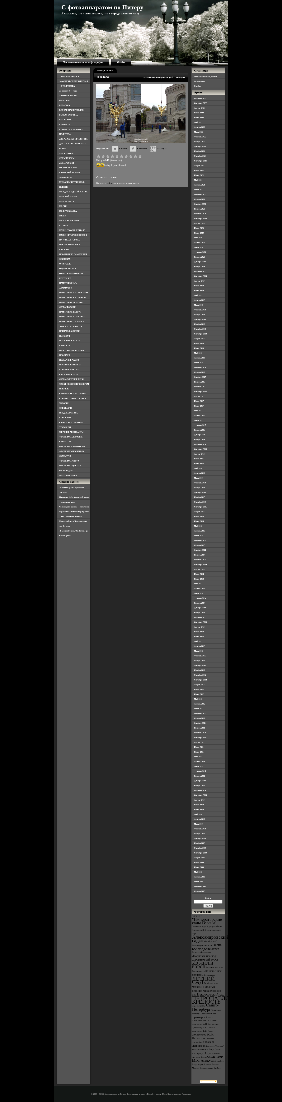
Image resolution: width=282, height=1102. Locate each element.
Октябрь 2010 (200, 790)
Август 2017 (199, 396)
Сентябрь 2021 (200, 161)
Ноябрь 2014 (199, 555)
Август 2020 (199, 223)
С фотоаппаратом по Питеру (102, 7)
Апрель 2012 (199, 704)
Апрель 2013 (199, 646)
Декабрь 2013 (200, 608)
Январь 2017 (199, 430)
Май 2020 (198, 238)
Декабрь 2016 (200, 435)
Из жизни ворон (202, 964)
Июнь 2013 (199, 636)
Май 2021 (198, 180)
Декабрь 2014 (200, 550)
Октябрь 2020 (200, 214)
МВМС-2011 (198, 987)
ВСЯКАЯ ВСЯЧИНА (68, 115)
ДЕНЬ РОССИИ (66, 163)
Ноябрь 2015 (199, 497)
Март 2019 (198, 305)
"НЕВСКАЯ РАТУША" (69, 76)
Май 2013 (198, 641)
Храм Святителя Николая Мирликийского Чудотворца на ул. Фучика (73, 521)
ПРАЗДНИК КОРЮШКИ (70, 365)
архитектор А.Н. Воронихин (205, 1024)
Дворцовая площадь (204, 955)
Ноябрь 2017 (199, 382)
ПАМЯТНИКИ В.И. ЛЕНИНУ (72, 297)
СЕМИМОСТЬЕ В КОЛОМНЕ (73, 394)
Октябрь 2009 (200, 848)
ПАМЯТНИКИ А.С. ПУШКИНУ (73, 293)
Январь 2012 (199, 718)
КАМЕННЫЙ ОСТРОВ (69, 172)
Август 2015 (199, 512)
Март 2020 (198, 247)
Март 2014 (198, 593)
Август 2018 (199, 339)
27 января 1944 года (68, 91)
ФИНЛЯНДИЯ (66, 470)
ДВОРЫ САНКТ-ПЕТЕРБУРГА (73, 139)
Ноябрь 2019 (199, 266)
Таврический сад (208, 1014)
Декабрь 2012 (200, 665)
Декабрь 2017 (200, 377)
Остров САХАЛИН (67, 269)
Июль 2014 (199, 574)
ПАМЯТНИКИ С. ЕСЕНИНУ (72, 317)
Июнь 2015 (199, 521)
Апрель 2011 (199, 761)
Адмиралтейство (214, 926)
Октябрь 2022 (200, 98)
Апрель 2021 (199, 185)
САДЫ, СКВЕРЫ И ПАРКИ (71, 379)
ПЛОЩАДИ (64, 355)
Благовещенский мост (202, 945)
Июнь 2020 (199, 233)
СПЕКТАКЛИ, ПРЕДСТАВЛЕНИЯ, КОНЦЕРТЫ (68, 413)
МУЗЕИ (62, 216)
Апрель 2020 (199, 242)
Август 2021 (199, 166)
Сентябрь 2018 (200, 334)
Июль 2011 (199, 747)
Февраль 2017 (200, 425)
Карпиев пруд (198, 971)
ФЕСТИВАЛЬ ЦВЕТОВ (70, 466)
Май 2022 (198, 122)
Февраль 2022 (200, 137)
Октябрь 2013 (200, 617)
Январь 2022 (199, 142)
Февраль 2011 (200, 771)
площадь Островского (206, 1053)
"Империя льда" (199, 926)
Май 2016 (198, 468)
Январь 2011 (199, 776)
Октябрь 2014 (200, 560)
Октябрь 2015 (200, 502)
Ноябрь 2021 (199, 151)
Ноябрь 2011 (199, 728)
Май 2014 (198, 584)
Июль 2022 (199, 113)
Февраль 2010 (200, 829)
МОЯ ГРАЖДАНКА (68, 211)
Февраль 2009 (200, 886)
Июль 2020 (199, 228)
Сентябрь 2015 (200, 507)
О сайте (121, 62)
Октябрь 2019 (200, 271)
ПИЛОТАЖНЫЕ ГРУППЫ (71, 350)
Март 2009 (198, 882)
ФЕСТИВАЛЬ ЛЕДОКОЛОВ (72, 446)
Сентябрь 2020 (200, 218)
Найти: (208, 898)
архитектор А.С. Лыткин (203, 1027)
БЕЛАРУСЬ (64, 105)
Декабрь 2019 (200, 262)
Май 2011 (198, 757)
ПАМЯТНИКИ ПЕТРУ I (70, 312)
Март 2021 (198, 190)
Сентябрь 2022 (200, 103)
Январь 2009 (199, 891)
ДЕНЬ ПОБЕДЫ (66, 158)
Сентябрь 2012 (200, 680)
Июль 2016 (199, 459)
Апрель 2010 (199, 819)
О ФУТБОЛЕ (65, 264)
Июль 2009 (199, 862)
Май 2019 (198, 295)
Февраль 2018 (200, 367)
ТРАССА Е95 (65, 427)
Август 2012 (199, 685)
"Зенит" (197, 915)
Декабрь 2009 (200, 838)
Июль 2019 (199, 286)
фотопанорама (206, 1068)
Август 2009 (199, 858)
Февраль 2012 (200, 713)
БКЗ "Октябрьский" (208, 941)
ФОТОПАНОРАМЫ (68, 475)
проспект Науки (199, 1057)
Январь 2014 (199, 603)
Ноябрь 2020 (199, 209)
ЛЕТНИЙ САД (66, 177)
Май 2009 (198, 872)
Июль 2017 (199, 401)
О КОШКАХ (64, 259)
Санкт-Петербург (205, 1007)
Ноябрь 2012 (199, 670)
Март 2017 (198, 420)
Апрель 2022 (199, 127)
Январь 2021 (199, 199)
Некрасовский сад (210, 994)
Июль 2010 (199, 805)
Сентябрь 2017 (200, 391)
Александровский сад (210, 938)
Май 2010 (198, 814)
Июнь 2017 (199, 406)
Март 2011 (198, 766)
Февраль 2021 (200, 194)
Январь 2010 (199, 834)
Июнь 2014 (199, 579)
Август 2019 (199, 281)
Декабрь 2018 (200, 319)
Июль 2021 (199, 170)
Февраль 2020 (200, 252)
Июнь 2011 (199, 752)
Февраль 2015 (200, 540)
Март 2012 (198, 709)
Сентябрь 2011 (200, 737)
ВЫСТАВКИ (65, 120)
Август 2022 (199, 108)
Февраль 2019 (200, 310)
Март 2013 (198, 651)
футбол (217, 1068)
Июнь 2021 (199, 175)
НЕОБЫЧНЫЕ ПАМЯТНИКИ (73, 254)
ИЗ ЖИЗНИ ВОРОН (68, 168)
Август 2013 (199, 627)
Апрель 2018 (199, 358)
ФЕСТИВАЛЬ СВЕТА (69, 461)
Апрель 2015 (199, 531)
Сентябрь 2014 (200, 564)
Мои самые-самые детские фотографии (83, 62)
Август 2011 (199, 742)
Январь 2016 (199, 488)
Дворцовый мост (205, 959)
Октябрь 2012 (200, 675)
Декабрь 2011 (200, 723)
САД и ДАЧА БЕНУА (68, 374)
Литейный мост (211, 983)
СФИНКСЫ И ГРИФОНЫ (71, 422)
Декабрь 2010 (200, 781)
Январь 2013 (199, 661)
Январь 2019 (199, 315)
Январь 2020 (199, 257)
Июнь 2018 (199, 348)
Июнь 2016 (199, 463)
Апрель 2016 (199, 473)
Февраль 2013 (200, 656)
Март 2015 (198, 536)
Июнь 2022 (199, 117)
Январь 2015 (199, 545)
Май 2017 (198, 411)
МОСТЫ (63, 206)
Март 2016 (198, 478)
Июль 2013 (199, 632)
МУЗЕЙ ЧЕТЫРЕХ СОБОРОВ (73, 235)
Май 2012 (198, 699)
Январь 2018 (199, 372)
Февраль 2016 (200, 483)
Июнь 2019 (199, 290)
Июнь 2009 (199, 867)
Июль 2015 (199, 516)
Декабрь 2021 (200, 146)
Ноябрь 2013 (199, 612)
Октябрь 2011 (200, 733)
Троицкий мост (204, 1017)
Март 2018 (198, 363)
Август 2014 (199, 569)
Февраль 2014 (200, 598)
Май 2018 (198, 353)
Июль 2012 (199, 689)
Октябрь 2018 (200, 329)
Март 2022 (198, 132)
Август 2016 (199, 454)
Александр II (198, 930)
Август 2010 (199, 800)
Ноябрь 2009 (199, 843)
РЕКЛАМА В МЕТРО (68, 369)
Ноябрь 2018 (199, 324)
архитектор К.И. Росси (202, 1031)
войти (109, 183)
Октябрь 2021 (200, 156)
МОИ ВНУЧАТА (66, 201)
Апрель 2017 (199, 415)
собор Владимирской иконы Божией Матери (208, 1064)
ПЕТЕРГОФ (64, 336)
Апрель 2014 (199, 588)
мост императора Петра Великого (207, 1049)
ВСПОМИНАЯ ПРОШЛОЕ (71, 110)
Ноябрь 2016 (199, 439)
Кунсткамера (209, 975)
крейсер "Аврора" (215, 1046)
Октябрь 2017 (200, 387)
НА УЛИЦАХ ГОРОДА (69, 240)
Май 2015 (198, 526)
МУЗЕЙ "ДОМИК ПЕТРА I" (72, 230)
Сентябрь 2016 (200, 449)
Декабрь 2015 (200, 492)
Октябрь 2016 (200, 444)
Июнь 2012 (199, 694)
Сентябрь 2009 (200, 853)
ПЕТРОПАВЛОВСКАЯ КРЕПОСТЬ (220, 1000)
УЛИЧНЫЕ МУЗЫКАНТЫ (71, 432)
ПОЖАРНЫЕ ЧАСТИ (69, 360)
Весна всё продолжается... (207, 947)
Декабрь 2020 (200, 204)
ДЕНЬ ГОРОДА (66, 153)
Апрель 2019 (199, 300)
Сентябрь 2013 (200, 622)
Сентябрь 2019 (200, 276)
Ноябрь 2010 (199, 785)
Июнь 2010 (199, 809)
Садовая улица (198, 1006)
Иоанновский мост (214, 967)
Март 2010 (198, 824)
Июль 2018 (199, 343)
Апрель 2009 (199, 877)
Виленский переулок (201, 952)
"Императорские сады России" (207, 921)
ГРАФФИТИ (64, 124)
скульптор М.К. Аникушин (207, 1058)
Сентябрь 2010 (200, 795)
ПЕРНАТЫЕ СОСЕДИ (69, 331)
